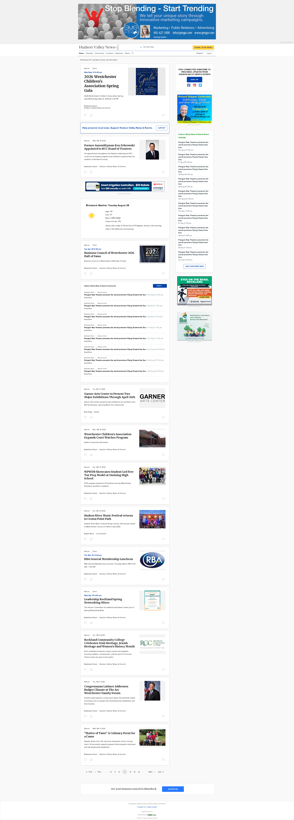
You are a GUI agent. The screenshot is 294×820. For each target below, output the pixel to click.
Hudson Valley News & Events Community (100, 286)
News (81, 53)
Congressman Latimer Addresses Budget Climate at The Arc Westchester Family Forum (106, 690)
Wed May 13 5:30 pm (93, 72)
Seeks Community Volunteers (96, 442)
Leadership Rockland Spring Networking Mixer (103, 601)
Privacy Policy (152, 818)
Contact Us (141, 807)
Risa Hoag (88, 412)
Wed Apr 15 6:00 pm (93, 595)
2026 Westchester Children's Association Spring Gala (101, 83)
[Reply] (91, 115)
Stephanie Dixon (90, 106)
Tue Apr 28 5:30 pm (92, 249)
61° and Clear (148, 47)
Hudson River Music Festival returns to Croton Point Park (108, 517)
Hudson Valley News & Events (97, 108)
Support (161, 128)
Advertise (119, 53)
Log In (209, 53)
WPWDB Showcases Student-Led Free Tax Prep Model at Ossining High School (109, 475)
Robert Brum (89, 534)
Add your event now (194, 266)
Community (99, 53)
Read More (88, 298)
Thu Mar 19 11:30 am (93, 555)
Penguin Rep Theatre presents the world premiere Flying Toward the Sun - (123, 295)
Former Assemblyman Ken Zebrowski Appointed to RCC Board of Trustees (109, 147)
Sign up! (194, 80)
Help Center (152, 807)
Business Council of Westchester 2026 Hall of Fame (105, 261)
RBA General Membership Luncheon (108, 559)
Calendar (89, 53)
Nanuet (86, 68)
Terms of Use (142, 818)
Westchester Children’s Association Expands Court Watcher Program (107, 436)
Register (199, 53)
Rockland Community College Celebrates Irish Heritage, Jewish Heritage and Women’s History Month (109, 643)
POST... (160, 286)
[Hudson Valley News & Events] (99, 47)
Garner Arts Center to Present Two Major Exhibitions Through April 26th (109, 395)
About (127, 53)
